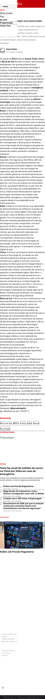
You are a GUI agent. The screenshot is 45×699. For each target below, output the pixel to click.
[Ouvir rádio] (20, 3)
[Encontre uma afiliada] (17, 3)
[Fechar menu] (8, 2)
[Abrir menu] (3, 4)
